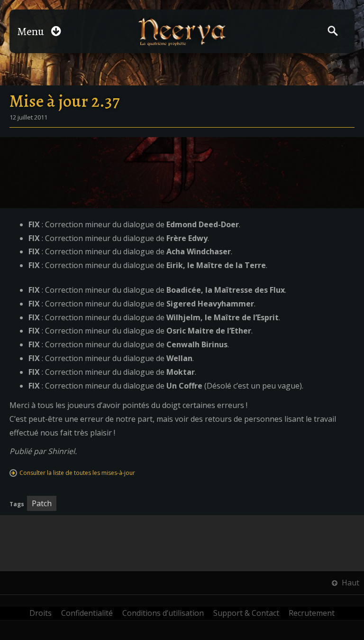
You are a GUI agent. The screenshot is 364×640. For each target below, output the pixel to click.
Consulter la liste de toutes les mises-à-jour (77, 473)
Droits (40, 613)
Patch (42, 503)
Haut (349, 582)
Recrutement (312, 613)
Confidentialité (87, 613)
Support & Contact (246, 613)
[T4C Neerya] (182, 32)
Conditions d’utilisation (163, 613)
